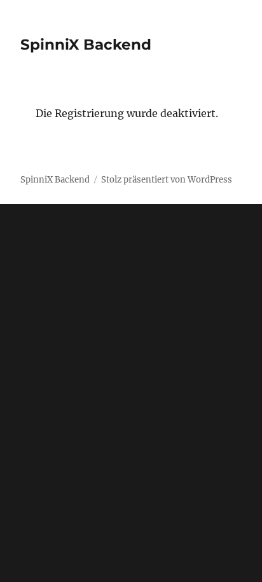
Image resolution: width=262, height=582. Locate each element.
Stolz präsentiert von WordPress (166, 179)
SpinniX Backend (85, 44)
